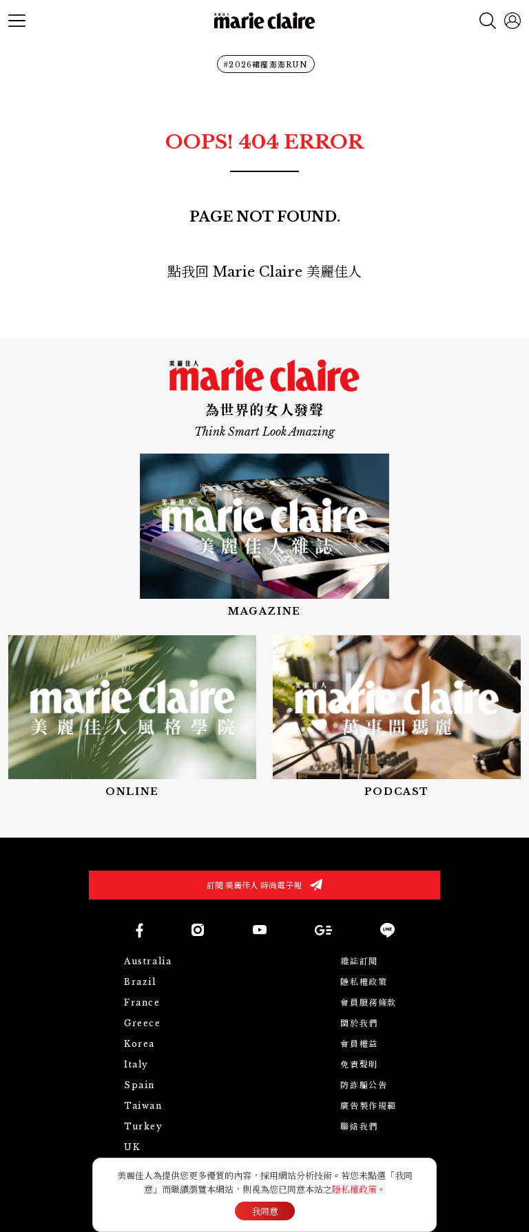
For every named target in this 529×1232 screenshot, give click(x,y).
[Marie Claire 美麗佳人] (264, 21)
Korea (139, 1044)
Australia (148, 961)
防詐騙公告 (363, 1085)
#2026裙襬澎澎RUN (265, 65)
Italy (136, 1064)
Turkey (143, 1126)
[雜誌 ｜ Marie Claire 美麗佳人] (264, 536)
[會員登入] (512, 20)
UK (132, 1147)
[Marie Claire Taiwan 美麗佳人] (198, 930)
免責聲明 (358, 1064)
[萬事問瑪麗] (396, 717)
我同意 (264, 1212)
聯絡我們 (358, 1126)
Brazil (140, 982)
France (142, 1002)
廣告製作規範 (368, 1106)
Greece (142, 1023)
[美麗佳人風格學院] (132, 717)
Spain (139, 1085)
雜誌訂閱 (358, 961)
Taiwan (143, 1106)
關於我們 (358, 1023)
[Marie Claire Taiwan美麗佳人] (259, 929)
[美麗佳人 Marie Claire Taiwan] (139, 930)
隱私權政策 (363, 982)
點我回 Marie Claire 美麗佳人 (264, 272)
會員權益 (358, 1044)
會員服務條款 (368, 1002)
